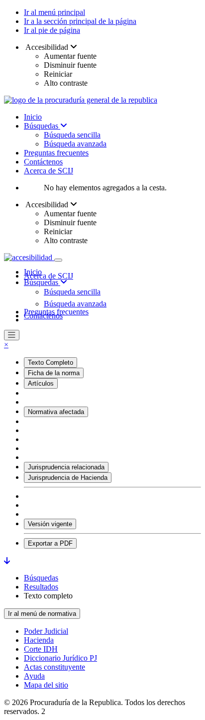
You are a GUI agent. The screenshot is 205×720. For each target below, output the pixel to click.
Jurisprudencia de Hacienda (67, 477)
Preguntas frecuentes (56, 152)
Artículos (41, 383)
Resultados (41, 586)
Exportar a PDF (50, 543)
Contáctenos (43, 161)
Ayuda (34, 676)
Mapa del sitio (46, 685)
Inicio (33, 117)
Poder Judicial (46, 631)
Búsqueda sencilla (72, 135)
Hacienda (39, 640)
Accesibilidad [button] (47, 47)
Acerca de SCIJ (48, 170)
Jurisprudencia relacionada (66, 467)
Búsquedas (42, 126)
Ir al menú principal (54, 12)
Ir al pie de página (52, 30)
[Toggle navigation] (58, 260)
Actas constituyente (54, 667)
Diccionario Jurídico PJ (60, 658)
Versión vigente (50, 524)
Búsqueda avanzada (75, 144)
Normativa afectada (56, 412)
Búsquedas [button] (42, 282)
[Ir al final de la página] (7, 561)
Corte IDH (41, 649)
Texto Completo (50, 362)
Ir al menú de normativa (42, 613)
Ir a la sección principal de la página (80, 21)
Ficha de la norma (54, 373)
